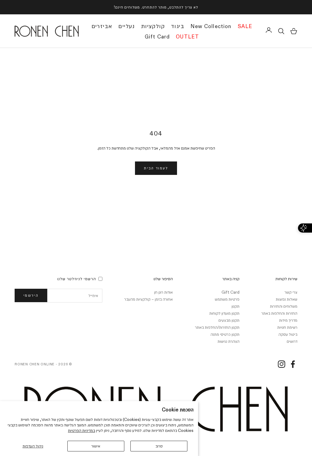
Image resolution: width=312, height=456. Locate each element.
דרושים (292, 341)
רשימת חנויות (287, 327)
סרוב (159, 446)
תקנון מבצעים (228, 320)
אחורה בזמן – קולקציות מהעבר (148, 299)
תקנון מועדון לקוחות (224, 313)
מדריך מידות (288, 320)
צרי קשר (291, 292)
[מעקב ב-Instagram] (281, 364)
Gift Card (157, 37)
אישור (95, 446)
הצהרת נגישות (228, 341)
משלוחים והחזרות (283, 306)
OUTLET (187, 37)
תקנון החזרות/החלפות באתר (217, 327)
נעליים (126, 26)
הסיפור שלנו (163, 278)
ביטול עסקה (287, 334)
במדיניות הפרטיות (81, 430)
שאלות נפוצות (286, 299)
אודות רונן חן (163, 292)
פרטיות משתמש (227, 299)
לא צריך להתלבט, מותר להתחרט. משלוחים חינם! (156, 7)
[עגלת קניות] (293, 31)
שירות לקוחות (286, 278)
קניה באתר (230, 278)
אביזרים (101, 26)
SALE (245, 27)
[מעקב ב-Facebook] (292, 364)
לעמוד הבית (156, 167)
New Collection (211, 27)
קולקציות (153, 26)
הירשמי (30, 295)
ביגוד (177, 26)
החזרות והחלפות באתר (279, 313)
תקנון (235, 306)
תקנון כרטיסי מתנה (225, 334)
